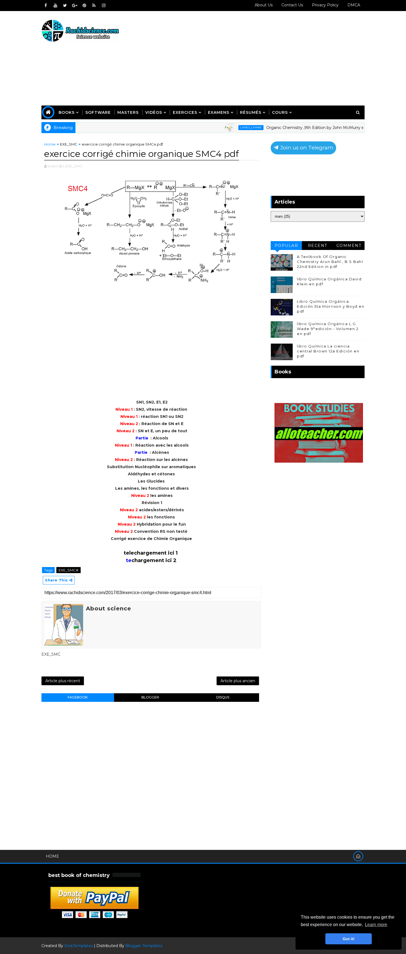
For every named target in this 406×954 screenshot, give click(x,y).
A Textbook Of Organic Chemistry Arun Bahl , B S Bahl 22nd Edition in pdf (330, 261)
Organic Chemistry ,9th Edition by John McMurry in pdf (300, 127)
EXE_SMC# (68, 570)
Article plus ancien (237, 680)
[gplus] (74, 5)
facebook (78, 697)
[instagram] (103, 5)
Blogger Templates (143, 945)
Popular (286, 245)
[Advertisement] (264, 58)
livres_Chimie (231, 127)
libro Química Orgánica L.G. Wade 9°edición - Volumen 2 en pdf (327, 328)
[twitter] (65, 5)
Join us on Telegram (306, 147)
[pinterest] (84, 5)
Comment (349, 245)
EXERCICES (185, 112)
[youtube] (55, 5)
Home (50, 144)
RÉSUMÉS (250, 112)
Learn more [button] (376, 924)
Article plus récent (62, 680)
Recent (317, 245)
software (98, 112)
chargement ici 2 (153, 560)
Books (67, 112)
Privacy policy (325, 4)
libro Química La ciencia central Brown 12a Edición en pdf (328, 351)
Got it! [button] (349, 939)
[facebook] (45, 5)
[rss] (94, 5)
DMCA (353, 4)
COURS (280, 112)
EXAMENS (218, 112)
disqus (222, 697)
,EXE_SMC (73, 166)
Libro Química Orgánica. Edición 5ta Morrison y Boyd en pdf (330, 306)
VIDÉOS (153, 112)
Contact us (292, 4)
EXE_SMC (68, 144)
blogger (150, 697)
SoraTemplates (78, 945)
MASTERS (128, 112)
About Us (264, 4)
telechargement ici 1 (151, 553)
